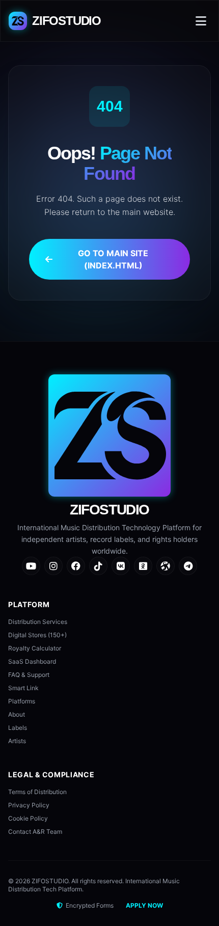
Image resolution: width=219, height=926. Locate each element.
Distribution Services (37, 621)
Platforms (21, 701)
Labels (17, 727)
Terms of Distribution (37, 792)
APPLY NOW (144, 905)
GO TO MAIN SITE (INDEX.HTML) (113, 259)
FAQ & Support (28, 674)
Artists (17, 741)
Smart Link (23, 688)
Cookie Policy (28, 818)
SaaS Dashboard (32, 661)
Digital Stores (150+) (37, 635)
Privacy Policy (28, 805)
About (16, 714)
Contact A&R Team (35, 831)
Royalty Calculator (34, 648)
